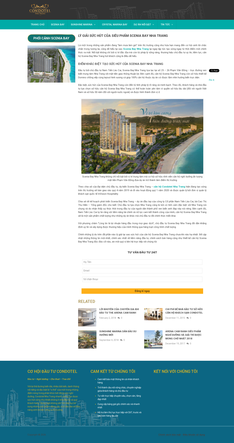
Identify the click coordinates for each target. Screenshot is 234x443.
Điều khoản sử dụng (194, 434)
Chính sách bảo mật (169, 434)
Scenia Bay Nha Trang (136, 49)
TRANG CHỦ (37, 24)
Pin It (211, 80)
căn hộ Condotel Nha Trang (169, 186)
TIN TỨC (165, 24)
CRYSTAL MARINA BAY (114, 24)
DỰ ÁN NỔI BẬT (142, 24)
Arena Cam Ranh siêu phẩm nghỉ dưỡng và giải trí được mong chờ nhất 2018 (183, 335)
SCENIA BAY (57, 24)
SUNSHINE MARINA (81, 24)
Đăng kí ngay (142, 291)
